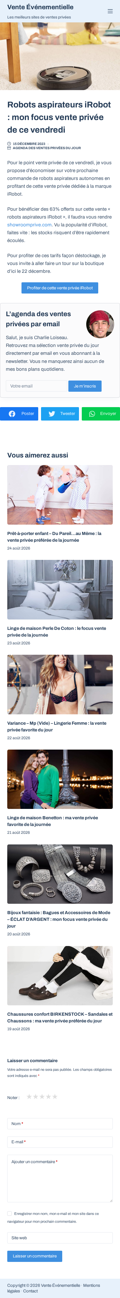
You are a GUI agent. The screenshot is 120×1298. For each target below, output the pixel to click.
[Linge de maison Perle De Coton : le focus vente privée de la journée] (60, 589)
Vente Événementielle (40, 7)
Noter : (13, 1097)
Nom (17, 1123)
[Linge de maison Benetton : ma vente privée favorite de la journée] (60, 779)
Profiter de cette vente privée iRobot (60, 288)
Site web (19, 1238)
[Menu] (110, 11)
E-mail (18, 1142)
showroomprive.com (29, 224)
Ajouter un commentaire (34, 1161)
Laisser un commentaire (35, 1256)
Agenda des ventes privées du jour (47, 148)
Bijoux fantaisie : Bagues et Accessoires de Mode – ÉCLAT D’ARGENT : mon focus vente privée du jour (58, 919)
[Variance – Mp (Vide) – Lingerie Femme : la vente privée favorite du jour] (60, 684)
